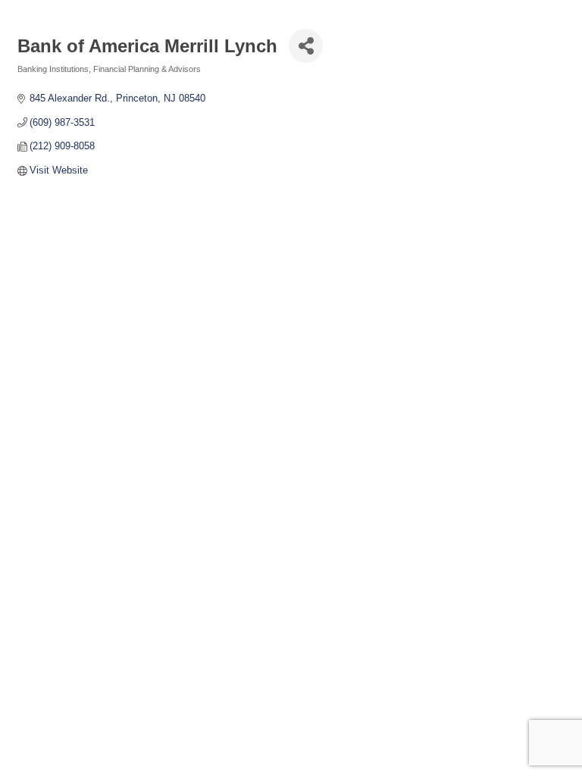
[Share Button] (306, 46)
